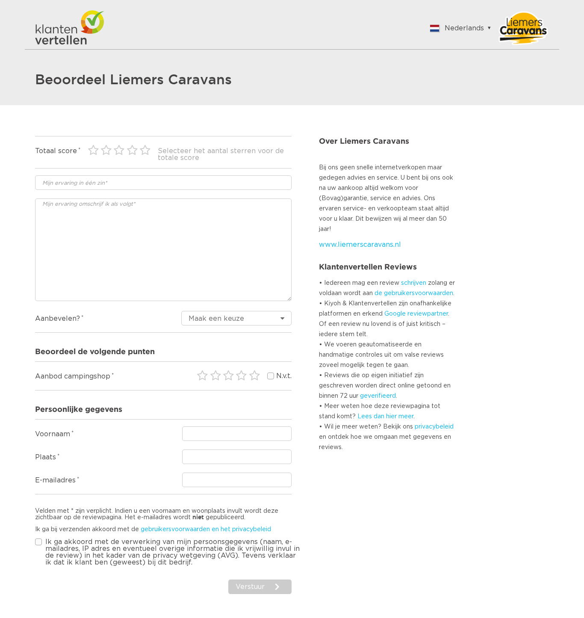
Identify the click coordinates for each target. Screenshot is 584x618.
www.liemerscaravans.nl (360, 244)
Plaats (45, 457)
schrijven (413, 283)
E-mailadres (55, 480)
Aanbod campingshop (72, 376)
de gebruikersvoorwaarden (414, 293)
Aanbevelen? (57, 318)
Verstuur (250, 586)
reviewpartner (427, 314)
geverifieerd (378, 396)
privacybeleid (434, 427)
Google (395, 314)
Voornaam (52, 434)
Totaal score (56, 151)
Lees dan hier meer (385, 417)
